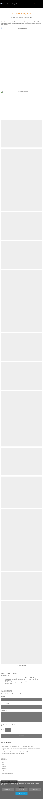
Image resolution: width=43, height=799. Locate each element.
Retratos (21, 17)
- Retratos (3, 766)
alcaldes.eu (34, 23)
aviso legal (15, 725)
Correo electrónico (5, 704)
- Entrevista (3, 768)
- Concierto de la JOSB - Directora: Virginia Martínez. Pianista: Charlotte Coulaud (20, 748)
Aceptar (22, 794)
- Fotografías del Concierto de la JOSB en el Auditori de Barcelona (16, 746)
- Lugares (3, 770)
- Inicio (2, 762)
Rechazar (36, 789)
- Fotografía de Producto (7, 773)
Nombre (3, 696)
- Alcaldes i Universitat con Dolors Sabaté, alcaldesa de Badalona (16, 752)
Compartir (21, 666)
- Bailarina (3, 750)
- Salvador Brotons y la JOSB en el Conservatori (12, 753)
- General (3, 764)
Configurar (21, 789)
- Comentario (26, 17)
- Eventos (3, 771)
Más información (8, 789)
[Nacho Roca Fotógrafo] (9, 4)
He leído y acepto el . (10, 725)
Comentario (3, 710)
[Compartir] (31, 17)
